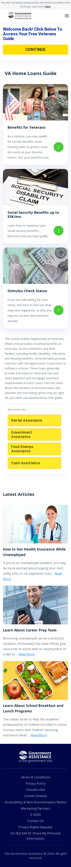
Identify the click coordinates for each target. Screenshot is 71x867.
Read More (27, 654)
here (47, 6)
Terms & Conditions (35, 777)
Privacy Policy (35, 783)
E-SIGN (35, 814)
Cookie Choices (35, 796)
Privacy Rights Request (35, 827)
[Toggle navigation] (67, 15)
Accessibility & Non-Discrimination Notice (35, 802)
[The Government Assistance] (35, 756)
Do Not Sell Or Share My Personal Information (35, 836)
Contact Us (35, 821)
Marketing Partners (35, 808)
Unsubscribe (35, 789)
